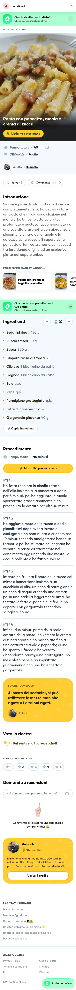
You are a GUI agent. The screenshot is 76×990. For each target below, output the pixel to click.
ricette (8, 29)
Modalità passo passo (25, 133)
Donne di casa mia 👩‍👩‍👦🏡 (18, 921)
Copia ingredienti (22, 428)
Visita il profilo (38, 876)
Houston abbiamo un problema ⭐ (24, 926)
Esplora (7, 972)
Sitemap (44, 966)
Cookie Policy (47, 960)
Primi (22, 29)
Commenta (43, 182)
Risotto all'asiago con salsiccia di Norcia (27, 932)
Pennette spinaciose (15, 938)
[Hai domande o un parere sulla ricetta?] (34, 794)
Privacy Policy (11, 960)
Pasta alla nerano (13, 909)
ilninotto (32, 167)
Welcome (44, 972)
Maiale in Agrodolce (15, 915)
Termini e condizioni (15, 966)
